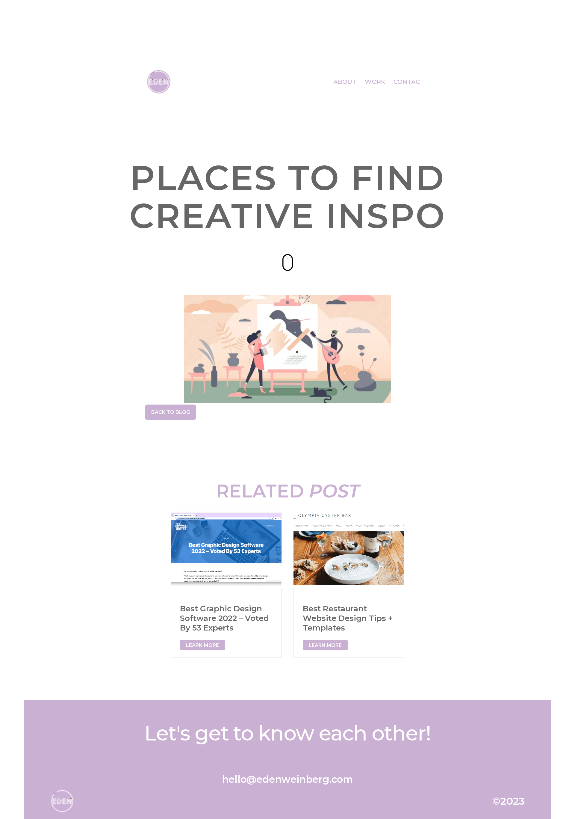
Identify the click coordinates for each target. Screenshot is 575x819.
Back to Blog (170, 412)
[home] (159, 82)
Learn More (202, 645)
